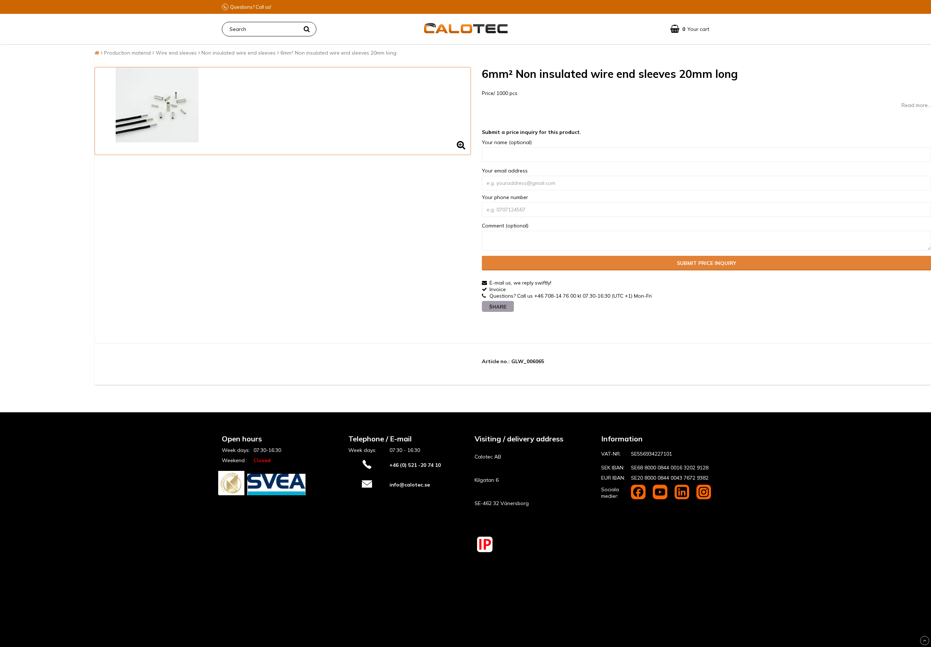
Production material (127, 52)
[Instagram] (703, 497)
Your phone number (505, 197)
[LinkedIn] (683, 497)
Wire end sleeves (176, 52)
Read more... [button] (916, 105)
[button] (689, 29)
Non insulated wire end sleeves (238, 52)
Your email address (505, 170)
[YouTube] (661, 497)
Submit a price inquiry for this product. (531, 132)
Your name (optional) (507, 142)
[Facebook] (639, 497)
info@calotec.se (409, 484)
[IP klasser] (485, 551)
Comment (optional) (505, 225)
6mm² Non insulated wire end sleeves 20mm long (338, 52)
